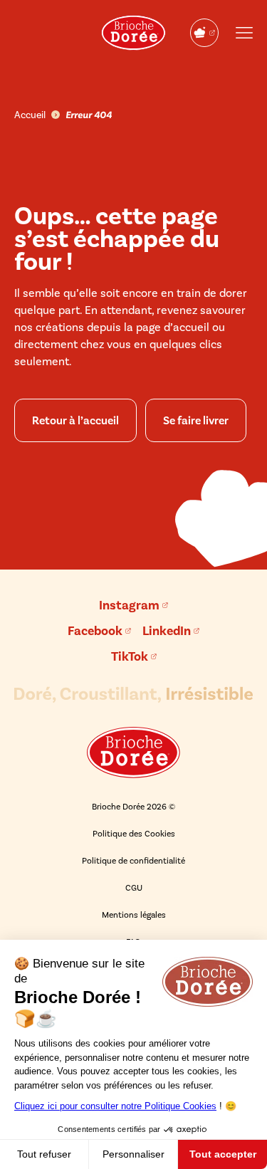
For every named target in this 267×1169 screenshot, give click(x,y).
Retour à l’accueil (75, 420)
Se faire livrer (196, 420)
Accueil (30, 115)
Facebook (95, 631)
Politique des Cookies (134, 834)
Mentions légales (134, 915)
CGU (133, 888)
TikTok (129, 656)
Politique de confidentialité (133, 861)
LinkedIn (166, 631)
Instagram (129, 605)
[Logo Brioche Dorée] (134, 32)
